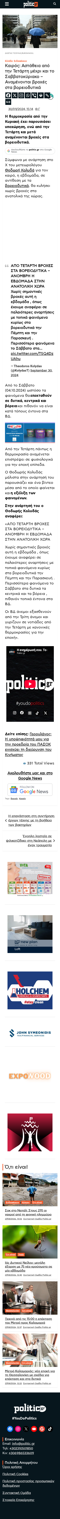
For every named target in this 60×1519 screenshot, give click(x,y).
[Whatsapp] (28, 95)
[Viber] (34, 95)
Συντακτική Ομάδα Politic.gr (37, 1219)
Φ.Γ (37, 109)
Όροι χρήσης (12, 1467)
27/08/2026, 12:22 (13, 1383)
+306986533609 (21, 1453)
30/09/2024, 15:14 (20, 109)
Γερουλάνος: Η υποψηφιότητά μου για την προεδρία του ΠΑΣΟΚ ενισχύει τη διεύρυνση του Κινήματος (28, 744)
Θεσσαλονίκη (12, 1311)
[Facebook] (8, 95)
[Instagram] (21, 95)
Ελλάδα (9, 61)
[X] (15, 95)
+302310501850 (21, 1448)
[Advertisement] (30, 231)
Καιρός (22, 799)
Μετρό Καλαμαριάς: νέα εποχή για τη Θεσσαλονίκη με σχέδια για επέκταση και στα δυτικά (30, 1375)
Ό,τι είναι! (37, 1202)
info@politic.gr (23, 1443)
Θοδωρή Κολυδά (19, 170)
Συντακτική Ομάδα (16, 1493)
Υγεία (21, 1254)
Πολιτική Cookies (15, 1474)
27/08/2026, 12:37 (13, 1327)
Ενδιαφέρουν (20, 61)
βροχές (14, 799)
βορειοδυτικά (17, 186)
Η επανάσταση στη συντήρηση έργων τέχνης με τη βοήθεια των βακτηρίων (31, 821)
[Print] (41, 95)
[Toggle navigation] (6, 4)
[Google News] (8, 102)
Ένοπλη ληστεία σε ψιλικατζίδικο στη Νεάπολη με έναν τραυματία (29, 841)
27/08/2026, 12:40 (13, 1275)
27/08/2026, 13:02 (13, 1219)
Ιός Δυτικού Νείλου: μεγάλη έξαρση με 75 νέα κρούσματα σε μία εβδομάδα (28, 1266)
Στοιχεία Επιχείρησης (18, 1500)
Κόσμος (26, 1202)
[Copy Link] (47, 95)
